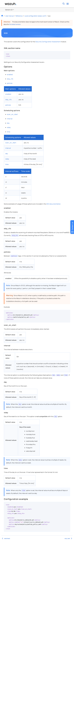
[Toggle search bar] (64, 4)
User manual (9, 16)
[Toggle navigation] (67, 4)
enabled (10, 75)
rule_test (67, 538)
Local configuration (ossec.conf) (35, 16)
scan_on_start (12, 114)
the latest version (15, 24)
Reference (19, 16)
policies (9, 83)
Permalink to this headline (9, 33)
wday (9, 127)
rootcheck (7, 538)
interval (9, 119)
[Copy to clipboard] (68, 53)
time (8, 132)
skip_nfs (10, 79)
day (8, 123)
